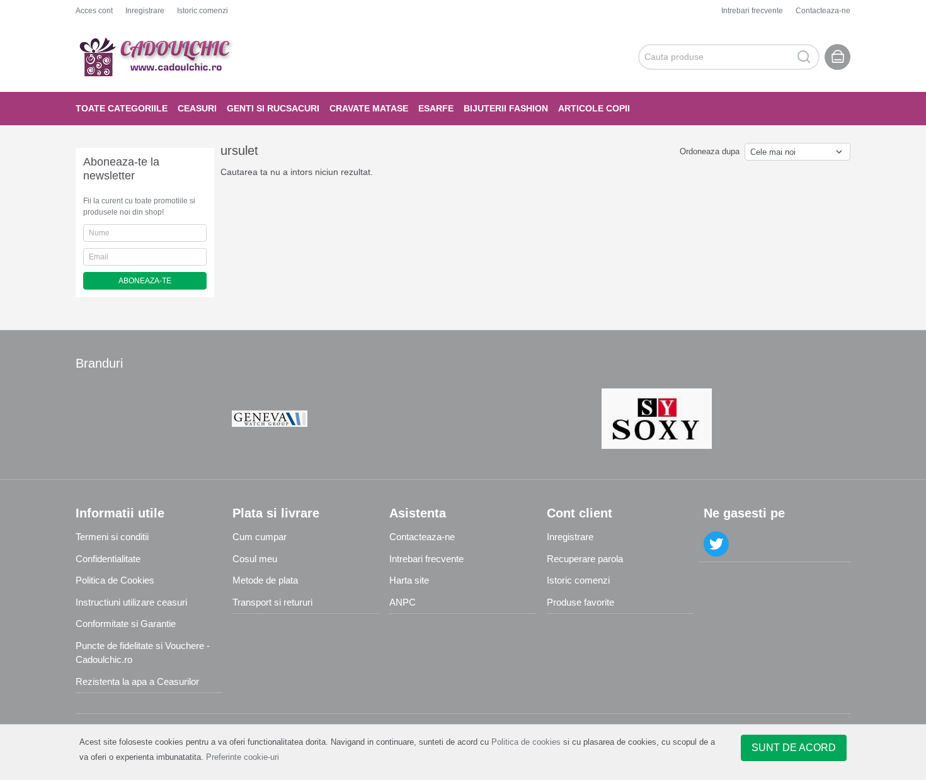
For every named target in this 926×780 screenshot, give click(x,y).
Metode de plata (265, 580)
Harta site (409, 580)
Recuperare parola (585, 558)
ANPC (402, 602)
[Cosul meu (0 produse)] (837, 57)
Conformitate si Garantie (126, 623)
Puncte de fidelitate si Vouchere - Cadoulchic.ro (143, 652)
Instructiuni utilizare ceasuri (131, 602)
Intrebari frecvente (752, 10)
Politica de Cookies (115, 580)
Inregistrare (144, 10)
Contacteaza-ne (823, 10)
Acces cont (94, 10)
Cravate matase (368, 108)
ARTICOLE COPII (594, 108)
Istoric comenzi (202, 10)
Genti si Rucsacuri (273, 108)
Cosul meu (254, 558)
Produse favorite (580, 602)
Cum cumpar (259, 536)
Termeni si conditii (112, 536)
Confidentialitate (108, 558)
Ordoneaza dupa (710, 151)
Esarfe (436, 108)
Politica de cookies (526, 742)
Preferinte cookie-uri (242, 757)
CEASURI (197, 108)
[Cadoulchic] (167, 56)
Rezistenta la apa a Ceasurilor (137, 681)
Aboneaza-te (144, 280)
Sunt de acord (794, 747)
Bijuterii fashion (506, 108)
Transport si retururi (272, 602)
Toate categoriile (122, 108)
